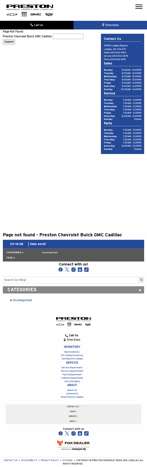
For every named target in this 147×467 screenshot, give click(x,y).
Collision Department (72, 378)
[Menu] (139, 7)
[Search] (141, 280)
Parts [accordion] (73, 421)
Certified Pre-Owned (72, 359)
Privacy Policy (50, 460)
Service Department (72, 367)
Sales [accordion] (73, 411)
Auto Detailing (72, 381)
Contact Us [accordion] (73, 407)
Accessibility (29, 460)
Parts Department (72, 374)
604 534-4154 (118, 53)
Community (72, 394)
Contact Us (11, 460)
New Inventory (72, 352)
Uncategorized (22, 300)
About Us (72, 390)
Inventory (72, 346)
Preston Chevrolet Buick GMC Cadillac (27, 36)
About (72, 385)
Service (72, 362)
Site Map (67, 460)
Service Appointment (72, 371)
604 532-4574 (120, 56)
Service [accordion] (73, 416)
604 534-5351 (118, 59)
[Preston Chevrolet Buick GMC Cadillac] (30, 10)
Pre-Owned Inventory (72, 355)
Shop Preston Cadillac (72, 397)
